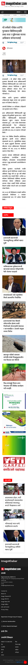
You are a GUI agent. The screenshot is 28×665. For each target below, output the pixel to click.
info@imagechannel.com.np (7, 585)
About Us (3, 594)
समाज (2, 655)
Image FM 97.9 (5, 599)
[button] (25, 12)
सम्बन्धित (6, 215)
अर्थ (2, 652)
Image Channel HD (6, 596)
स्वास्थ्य (16, 647)
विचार (2, 650)
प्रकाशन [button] (18, 12)
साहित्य (16, 650)
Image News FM (5, 602)
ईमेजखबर (10, 48)
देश (2, 644)
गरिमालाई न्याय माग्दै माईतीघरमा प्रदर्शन (12, 525)
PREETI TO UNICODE (6, 642)
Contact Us (4, 591)
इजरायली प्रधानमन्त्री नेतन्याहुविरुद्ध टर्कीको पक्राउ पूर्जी (12, 547)
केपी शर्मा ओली (7, 15)
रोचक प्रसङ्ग (17, 644)
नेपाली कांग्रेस (23, 15)
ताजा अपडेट (8, 480)
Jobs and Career (5, 607)
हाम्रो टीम (4, 631)
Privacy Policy (4, 610)
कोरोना (15, 15)
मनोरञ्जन (17, 652)
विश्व (16, 642)
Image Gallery (4, 604)
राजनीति (3, 647)
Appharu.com (19, 662)
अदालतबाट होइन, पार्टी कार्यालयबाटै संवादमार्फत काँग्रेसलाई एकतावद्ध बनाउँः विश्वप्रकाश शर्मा (14, 501)
